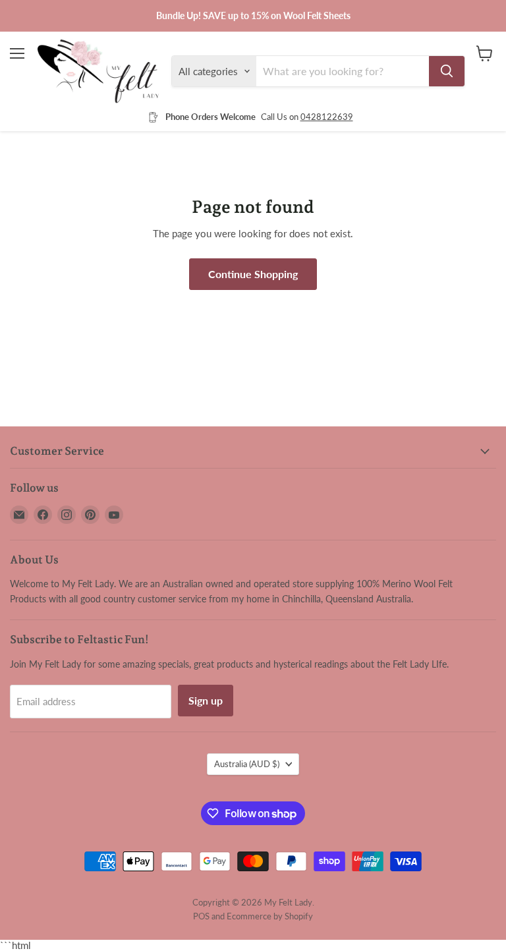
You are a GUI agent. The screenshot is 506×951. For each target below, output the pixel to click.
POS (201, 916)
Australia (246, 764)
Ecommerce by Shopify (270, 916)
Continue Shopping (253, 274)
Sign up (205, 700)
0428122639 (326, 116)
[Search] (446, 71)
